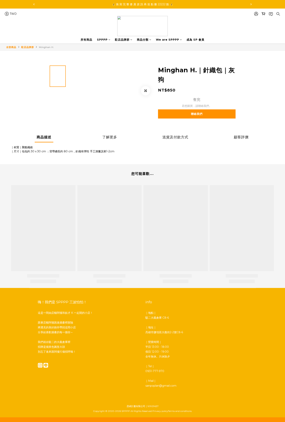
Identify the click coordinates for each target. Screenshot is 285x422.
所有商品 (86, 39)
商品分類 (143, 39)
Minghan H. (46, 47)
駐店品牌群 (122, 39)
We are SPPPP (167, 39)
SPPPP (102, 39)
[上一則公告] (34, 4)
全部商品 (11, 47)
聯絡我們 (197, 114)
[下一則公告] (251, 4)
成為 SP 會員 (195, 39)
